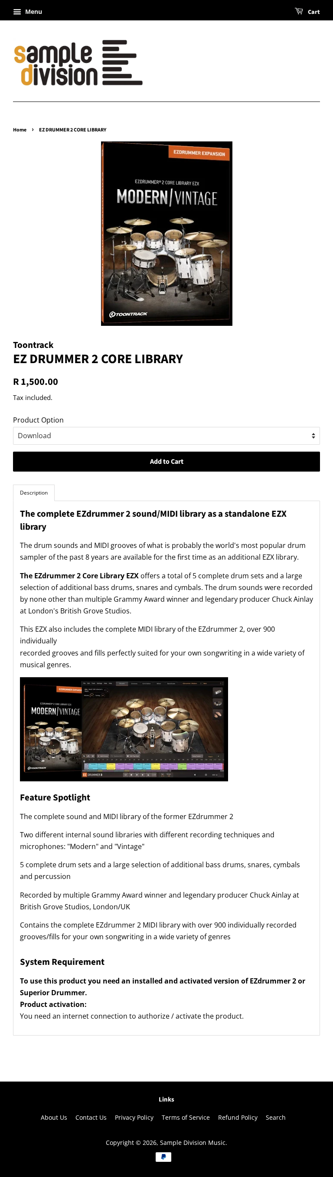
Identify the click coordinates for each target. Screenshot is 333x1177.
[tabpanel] (166, 768)
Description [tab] (34, 492)
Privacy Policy (134, 1117)
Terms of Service (186, 1117)
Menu (32, 11)
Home (19, 130)
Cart (313, 12)
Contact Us (91, 1117)
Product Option (38, 420)
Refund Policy (238, 1117)
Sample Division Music (192, 1142)
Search (276, 1117)
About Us (54, 1117)
